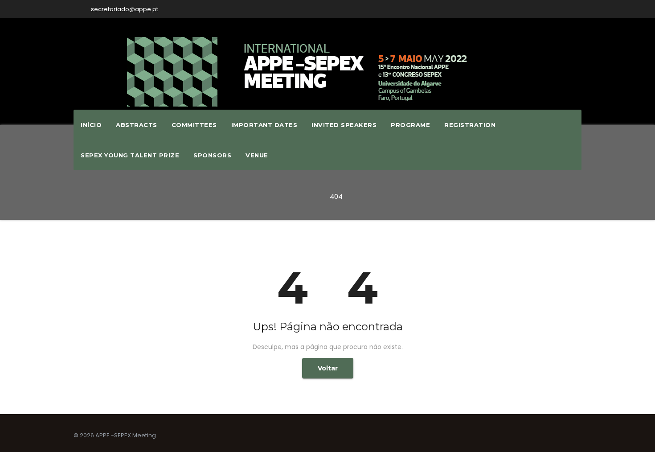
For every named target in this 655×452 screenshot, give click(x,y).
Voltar (328, 368)
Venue (257, 155)
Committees (194, 124)
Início (91, 124)
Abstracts (136, 124)
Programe (410, 124)
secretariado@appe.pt (124, 9)
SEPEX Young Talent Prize (130, 155)
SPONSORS (212, 155)
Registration (469, 124)
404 (336, 196)
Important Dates (264, 124)
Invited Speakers (344, 124)
